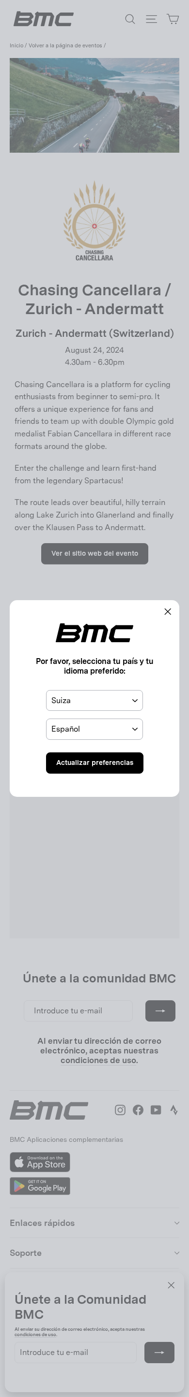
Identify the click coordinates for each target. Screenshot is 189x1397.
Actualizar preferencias (94, 762)
